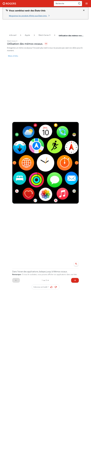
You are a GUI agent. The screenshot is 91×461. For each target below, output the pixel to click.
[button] (79, 3)
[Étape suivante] (45, 163)
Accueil (13, 35)
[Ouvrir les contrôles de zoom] (76, 264)
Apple (27, 35)
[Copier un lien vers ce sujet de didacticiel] (46, 43)
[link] (29, 15)
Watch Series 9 (44, 35)
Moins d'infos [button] (13, 56)
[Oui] (51, 287)
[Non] (55, 287)
